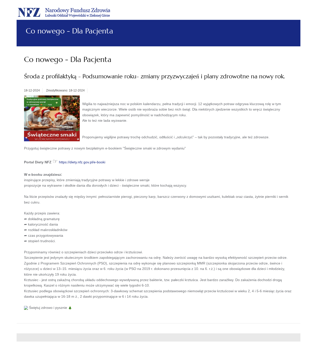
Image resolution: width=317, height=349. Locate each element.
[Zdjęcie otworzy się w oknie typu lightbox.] (52, 118)
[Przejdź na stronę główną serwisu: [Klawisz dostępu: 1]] (64, 12)
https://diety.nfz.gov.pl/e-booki (82, 162)
